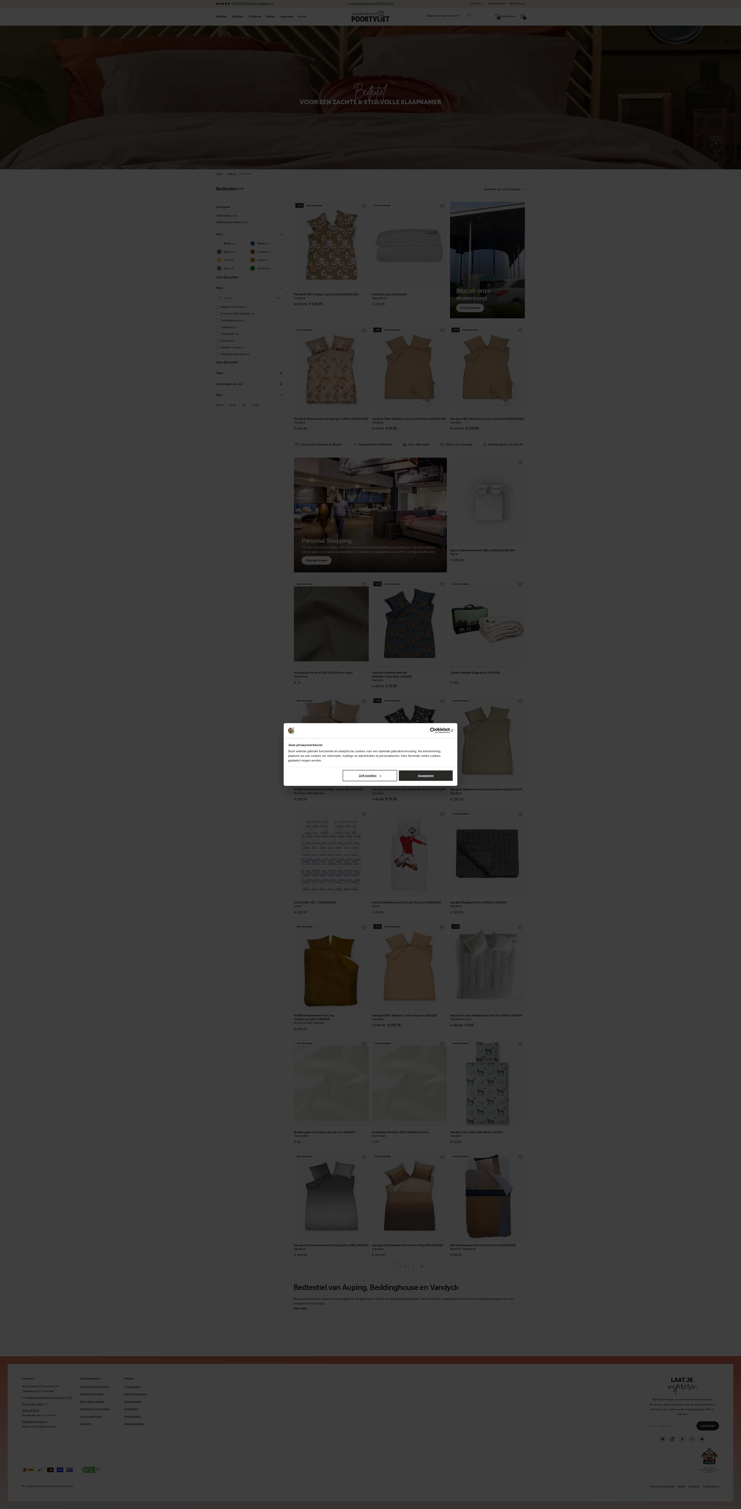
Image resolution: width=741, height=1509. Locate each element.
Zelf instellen (367, 775)
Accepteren (426, 775)
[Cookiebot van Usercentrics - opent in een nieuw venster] (436, 730)
